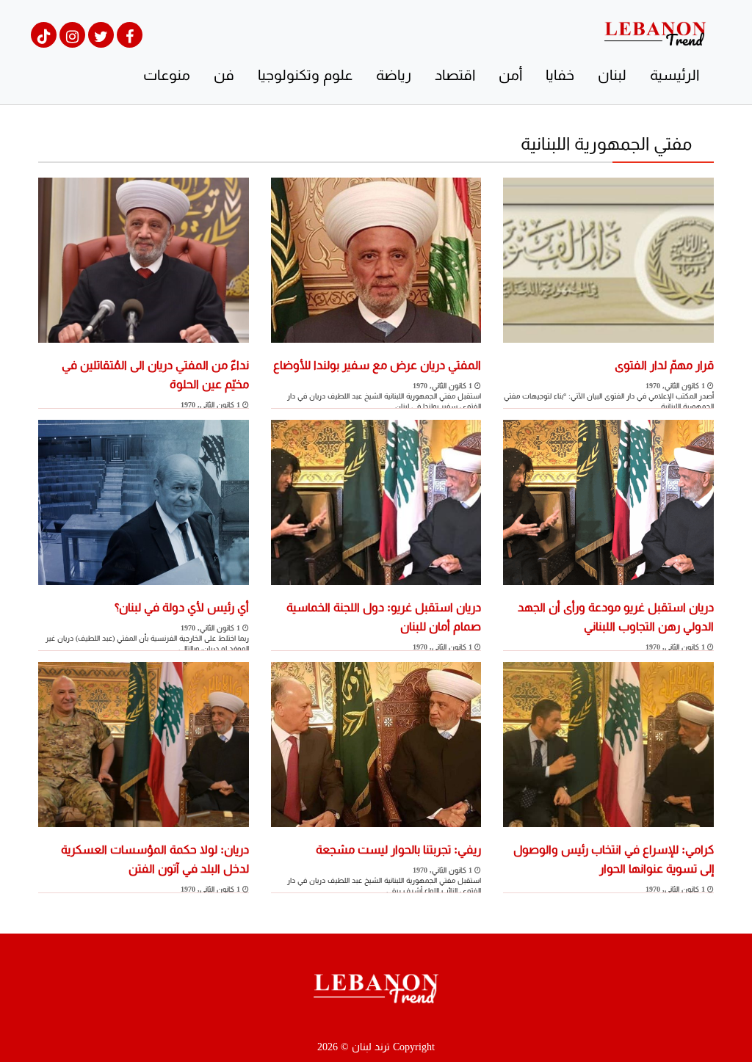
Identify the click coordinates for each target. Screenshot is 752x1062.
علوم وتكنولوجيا (305, 75)
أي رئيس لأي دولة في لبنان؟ (182, 607)
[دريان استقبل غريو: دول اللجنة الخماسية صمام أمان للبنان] (376, 500)
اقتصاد (455, 75)
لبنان (612, 75)
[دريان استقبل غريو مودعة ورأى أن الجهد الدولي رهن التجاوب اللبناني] (608, 500)
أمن (510, 75)
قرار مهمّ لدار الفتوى (664, 365)
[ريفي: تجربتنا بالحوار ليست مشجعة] (376, 743)
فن (224, 75)
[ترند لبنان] (655, 32)
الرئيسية (674, 75)
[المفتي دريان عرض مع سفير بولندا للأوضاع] (376, 258)
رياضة (393, 75)
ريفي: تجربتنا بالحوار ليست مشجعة (398, 849)
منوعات (166, 75)
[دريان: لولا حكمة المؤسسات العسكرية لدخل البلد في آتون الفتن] (143, 743)
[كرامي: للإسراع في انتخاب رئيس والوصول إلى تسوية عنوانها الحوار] (608, 743)
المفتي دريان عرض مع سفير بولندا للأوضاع (377, 365)
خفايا (560, 75)
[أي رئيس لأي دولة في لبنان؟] (143, 500)
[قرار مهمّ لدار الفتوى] (608, 258)
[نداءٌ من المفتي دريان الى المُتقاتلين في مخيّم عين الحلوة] (143, 258)
